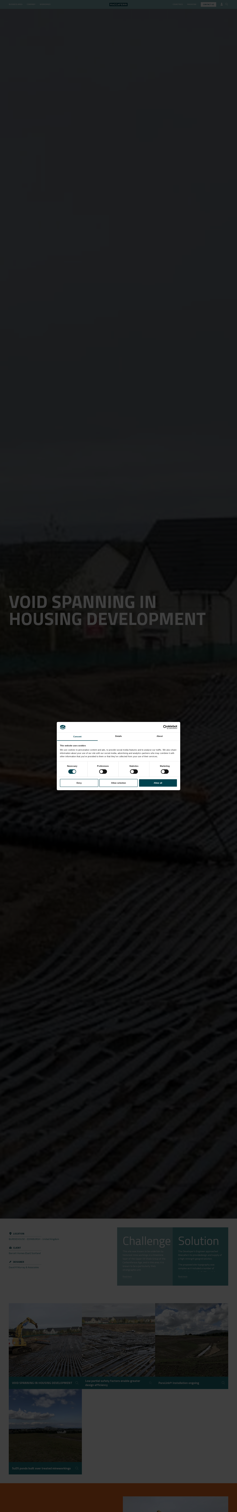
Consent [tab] (77, 736)
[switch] (103, 771)
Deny (79, 783)
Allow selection (118, 783)
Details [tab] (118, 736)
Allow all (158, 783)
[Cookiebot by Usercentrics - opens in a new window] (165, 727)
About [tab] (160, 736)
